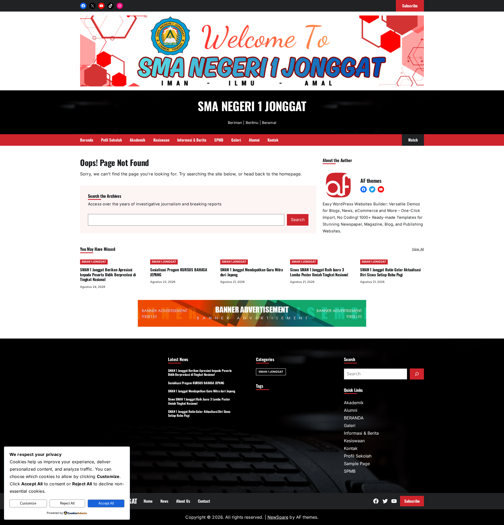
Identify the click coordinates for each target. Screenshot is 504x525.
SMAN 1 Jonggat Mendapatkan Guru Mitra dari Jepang (251, 272)
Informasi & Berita (361, 433)
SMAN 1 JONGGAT (94, 261)
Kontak (351, 448)
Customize (28, 503)
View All (418, 249)
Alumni (350, 410)
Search (297, 219)
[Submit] (417, 374)
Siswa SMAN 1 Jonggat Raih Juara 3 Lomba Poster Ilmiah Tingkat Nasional (319, 272)
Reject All (67, 503)
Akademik (354, 402)
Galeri (349, 425)
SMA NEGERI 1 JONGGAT (252, 106)
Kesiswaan (354, 440)
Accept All (106, 503)
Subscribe (412, 501)
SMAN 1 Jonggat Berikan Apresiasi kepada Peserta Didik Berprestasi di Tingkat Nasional (108, 274)
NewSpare (277, 517)
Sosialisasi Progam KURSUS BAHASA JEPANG (178, 272)
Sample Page (357, 463)
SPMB (349, 471)
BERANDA (354, 417)
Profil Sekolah (357, 456)
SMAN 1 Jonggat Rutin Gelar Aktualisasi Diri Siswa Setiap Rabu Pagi (390, 272)
